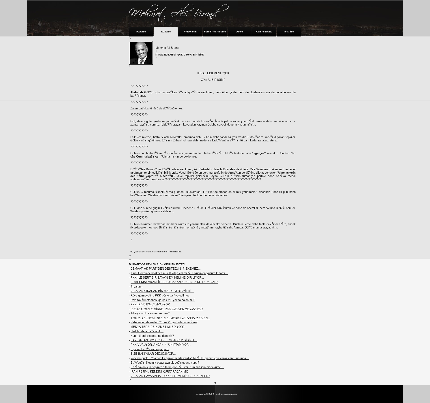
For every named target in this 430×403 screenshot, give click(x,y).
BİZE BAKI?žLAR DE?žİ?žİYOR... (153, 353)
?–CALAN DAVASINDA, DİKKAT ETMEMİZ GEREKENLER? (170, 376)
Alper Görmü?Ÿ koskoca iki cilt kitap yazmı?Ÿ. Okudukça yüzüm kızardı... (179, 273)
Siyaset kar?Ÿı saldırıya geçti (150, 349)
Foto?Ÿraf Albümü (215, 31)
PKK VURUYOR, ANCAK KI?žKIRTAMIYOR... (161, 344)
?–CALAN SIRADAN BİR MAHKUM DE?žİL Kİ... (162, 291)
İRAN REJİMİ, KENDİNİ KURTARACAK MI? (159, 371)
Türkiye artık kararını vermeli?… (151, 313)
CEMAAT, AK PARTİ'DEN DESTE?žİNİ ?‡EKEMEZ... (166, 268)
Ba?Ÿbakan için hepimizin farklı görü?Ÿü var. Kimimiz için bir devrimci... (177, 367)
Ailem (239, 31)
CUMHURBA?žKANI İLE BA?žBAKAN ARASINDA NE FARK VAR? (174, 282)
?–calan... (137, 286)
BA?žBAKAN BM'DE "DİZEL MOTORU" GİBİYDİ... (164, 340)
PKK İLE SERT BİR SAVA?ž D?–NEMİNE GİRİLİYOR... (167, 277)
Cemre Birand (264, 31)
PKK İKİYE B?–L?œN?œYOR (150, 304)
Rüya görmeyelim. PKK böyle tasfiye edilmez (160, 295)
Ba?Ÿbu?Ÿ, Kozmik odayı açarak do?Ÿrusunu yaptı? (165, 362)
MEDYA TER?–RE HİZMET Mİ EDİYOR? (157, 326)
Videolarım (190, 31)
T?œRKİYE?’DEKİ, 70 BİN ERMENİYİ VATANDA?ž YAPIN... (170, 318)
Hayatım (141, 31)
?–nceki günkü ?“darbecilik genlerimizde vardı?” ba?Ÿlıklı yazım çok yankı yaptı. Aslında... (190, 358)
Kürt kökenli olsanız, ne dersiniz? (152, 335)
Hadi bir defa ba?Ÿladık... (147, 331)
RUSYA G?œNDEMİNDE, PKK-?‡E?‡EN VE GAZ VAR (167, 309)
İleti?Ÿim (289, 31)
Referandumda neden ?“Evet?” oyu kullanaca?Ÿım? (164, 322)
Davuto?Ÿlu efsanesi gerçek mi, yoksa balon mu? (163, 300)
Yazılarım (166, 31)
